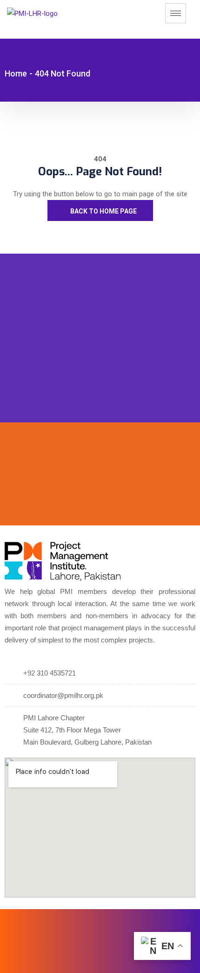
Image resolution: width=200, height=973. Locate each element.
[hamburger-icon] (175, 13)
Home (16, 73)
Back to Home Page (103, 211)
